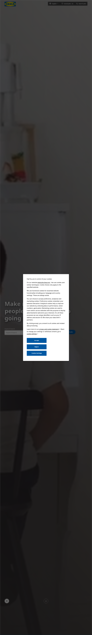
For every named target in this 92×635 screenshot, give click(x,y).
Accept (36, 340)
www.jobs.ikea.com (43, 282)
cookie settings (32, 334)
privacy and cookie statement (49, 329)
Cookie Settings (37, 353)
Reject (37, 347)
